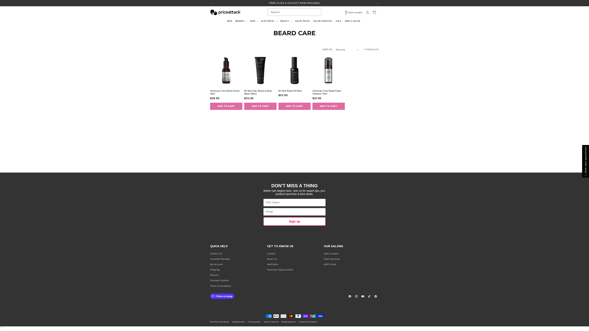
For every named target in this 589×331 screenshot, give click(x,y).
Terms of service (271, 322)
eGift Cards (330, 264)
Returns (214, 275)
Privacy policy (254, 322)
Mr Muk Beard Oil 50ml (290, 90)
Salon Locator (331, 253)
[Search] (317, 12)
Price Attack (223, 322)
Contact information (308, 322)
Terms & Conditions (220, 286)
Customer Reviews (220, 259)
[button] (241, 21)
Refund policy (239, 322)
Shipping (215, 269)
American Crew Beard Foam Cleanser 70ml (326, 92)
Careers (271, 253)
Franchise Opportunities (280, 269)
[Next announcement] (377, 3)
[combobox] (294, 12)
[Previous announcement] (211, 3)
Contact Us (216, 253)
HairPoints (272, 264)
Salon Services (332, 259)
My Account (216, 264)
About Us (272, 259)
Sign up (294, 221)
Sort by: (327, 49)
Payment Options (219, 280)
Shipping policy (289, 322)
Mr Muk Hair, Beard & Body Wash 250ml (258, 92)
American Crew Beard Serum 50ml (225, 92)
